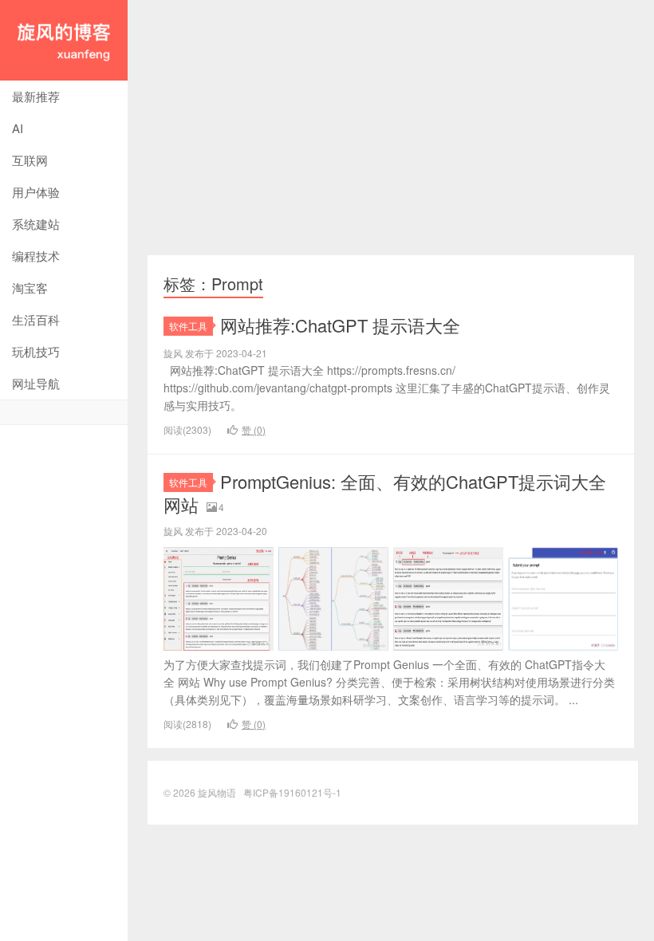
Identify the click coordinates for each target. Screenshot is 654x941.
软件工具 (188, 326)
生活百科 (36, 319)
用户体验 (36, 191)
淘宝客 (30, 287)
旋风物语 (64, 40)
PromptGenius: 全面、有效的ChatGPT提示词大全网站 (385, 493)
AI (17, 128)
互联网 (30, 160)
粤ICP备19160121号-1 (292, 792)
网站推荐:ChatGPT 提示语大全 (340, 325)
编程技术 (36, 255)
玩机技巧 (36, 351)
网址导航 (36, 383)
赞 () (254, 429)
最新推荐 (36, 96)
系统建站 (36, 223)
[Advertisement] (391, 127)
